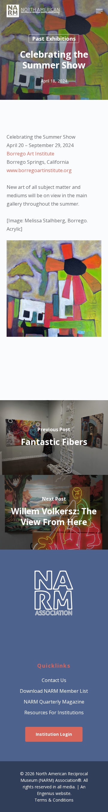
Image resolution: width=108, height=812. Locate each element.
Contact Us (54, 680)
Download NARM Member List (54, 691)
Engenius (45, 793)
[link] (30, 153)
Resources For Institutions (54, 712)
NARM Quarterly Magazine (54, 701)
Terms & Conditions (54, 800)
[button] (99, 11)
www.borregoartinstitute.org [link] (39, 170)
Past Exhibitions (54, 38)
